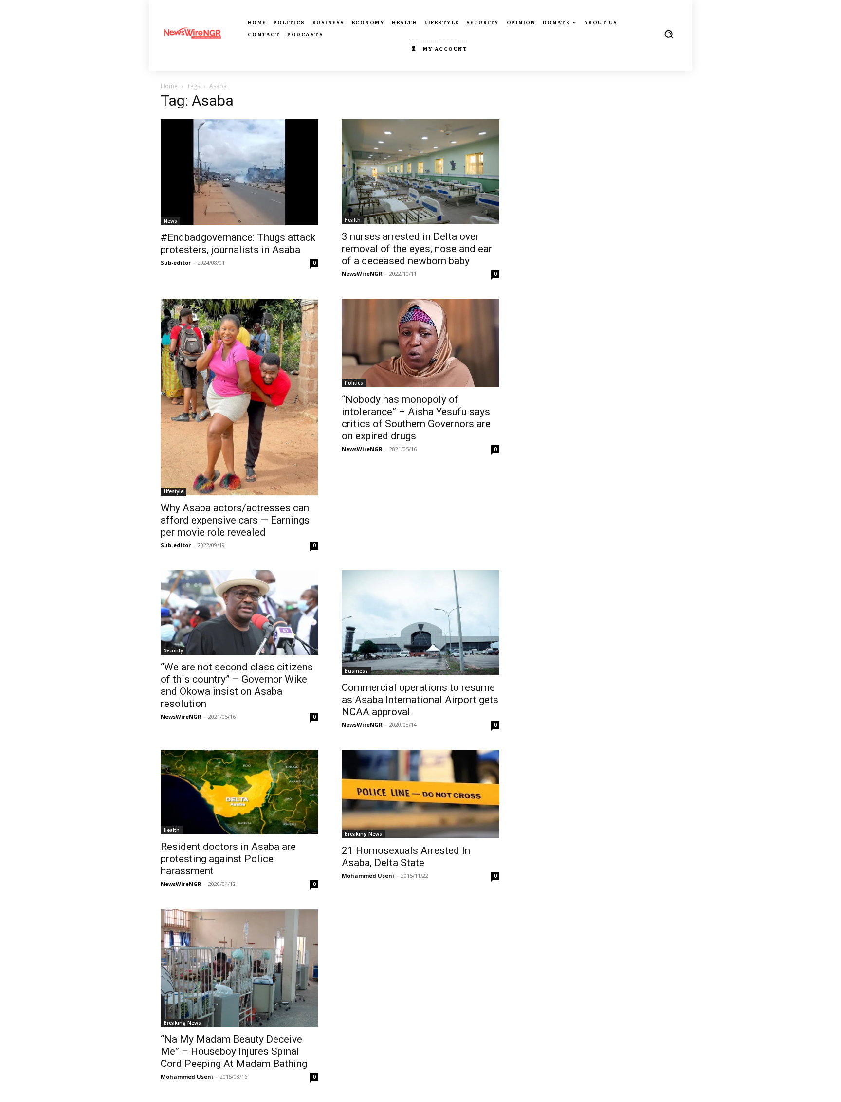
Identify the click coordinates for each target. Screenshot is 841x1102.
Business (356, 671)
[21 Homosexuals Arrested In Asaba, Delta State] (420, 794)
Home (169, 86)
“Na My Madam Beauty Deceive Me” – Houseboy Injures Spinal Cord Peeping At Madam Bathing (234, 1051)
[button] (668, 34)
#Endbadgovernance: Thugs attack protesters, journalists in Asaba (238, 243)
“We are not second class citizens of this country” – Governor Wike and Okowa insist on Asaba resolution (237, 685)
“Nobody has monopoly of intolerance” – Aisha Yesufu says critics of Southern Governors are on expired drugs (416, 418)
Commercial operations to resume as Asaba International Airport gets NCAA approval (420, 700)
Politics (354, 382)
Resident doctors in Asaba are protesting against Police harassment (228, 859)
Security (173, 650)
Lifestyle (173, 491)
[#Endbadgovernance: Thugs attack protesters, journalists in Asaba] (239, 172)
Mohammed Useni (368, 875)
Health (353, 220)
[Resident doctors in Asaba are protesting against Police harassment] (239, 792)
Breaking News (363, 834)
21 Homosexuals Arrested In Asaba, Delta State (406, 856)
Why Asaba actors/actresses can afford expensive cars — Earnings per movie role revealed (235, 520)
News (170, 220)
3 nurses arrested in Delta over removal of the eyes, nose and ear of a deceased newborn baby (417, 249)
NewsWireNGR (362, 273)
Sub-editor (176, 262)
